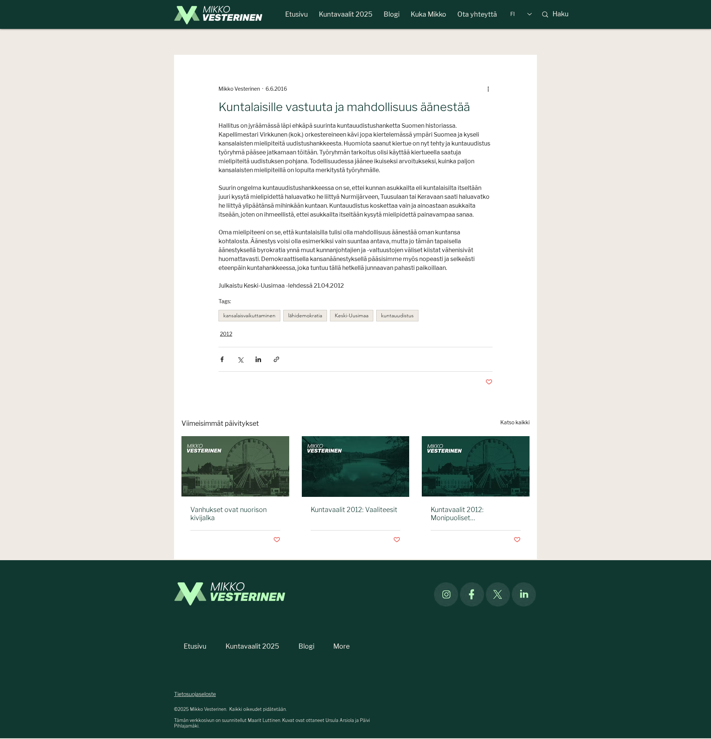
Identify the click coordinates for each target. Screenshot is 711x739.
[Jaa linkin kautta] (276, 359)
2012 (226, 334)
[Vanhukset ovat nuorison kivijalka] (235, 466)
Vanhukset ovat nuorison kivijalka (228, 514)
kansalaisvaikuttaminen (249, 315)
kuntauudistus (397, 315)
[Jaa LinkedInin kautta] (258, 359)
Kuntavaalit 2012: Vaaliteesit (354, 510)
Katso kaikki (515, 422)
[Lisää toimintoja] (488, 88)
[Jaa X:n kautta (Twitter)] (240, 359)
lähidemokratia (305, 315)
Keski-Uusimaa (351, 315)
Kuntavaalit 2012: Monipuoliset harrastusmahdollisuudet (469, 514)
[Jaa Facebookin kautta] (222, 359)
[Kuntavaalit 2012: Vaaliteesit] (356, 466)
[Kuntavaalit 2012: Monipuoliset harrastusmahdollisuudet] (476, 466)
